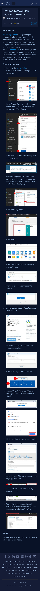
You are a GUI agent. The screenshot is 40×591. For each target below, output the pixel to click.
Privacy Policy (25, 561)
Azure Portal (21, 68)
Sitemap (29, 567)
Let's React (21, 570)
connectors (14, 50)
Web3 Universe (31, 570)
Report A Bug (6, 567)
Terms (33, 561)
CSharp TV (7, 570)
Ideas (35, 564)
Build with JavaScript (20, 576)
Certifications (20, 567)
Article (34, 23)
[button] (36, 3)
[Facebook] (5, 556)
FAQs (13, 567)
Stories (35, 567)
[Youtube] (18, 556)
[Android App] (26, 556)
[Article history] (24, 18)
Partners (12, 564)
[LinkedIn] (13, 556)
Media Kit (5, 564)
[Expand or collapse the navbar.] (2, 3)
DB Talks (14, 570)
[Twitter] (9, 556)
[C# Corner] (8, 3)
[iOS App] (30, 556)
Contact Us (16, 561)
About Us (8, 561)
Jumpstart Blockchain (25, 573)
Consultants (29, 564)
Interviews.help (12, 573)
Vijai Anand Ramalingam (14, 18)
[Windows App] (22, 556)
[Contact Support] (34, 556)
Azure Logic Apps (10, 35)
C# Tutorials (20, 564)
